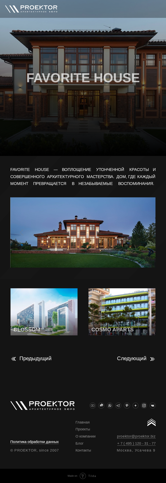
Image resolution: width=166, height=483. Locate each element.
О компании (86, 436)
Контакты (83, 450)
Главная (83, 422)
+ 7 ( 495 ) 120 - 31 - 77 (136, 443)
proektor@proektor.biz (136, 436)
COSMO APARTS (112, 329)
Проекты (83, 429)
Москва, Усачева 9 (136, 450)
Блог (80, 443)
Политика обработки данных (34, 442)
